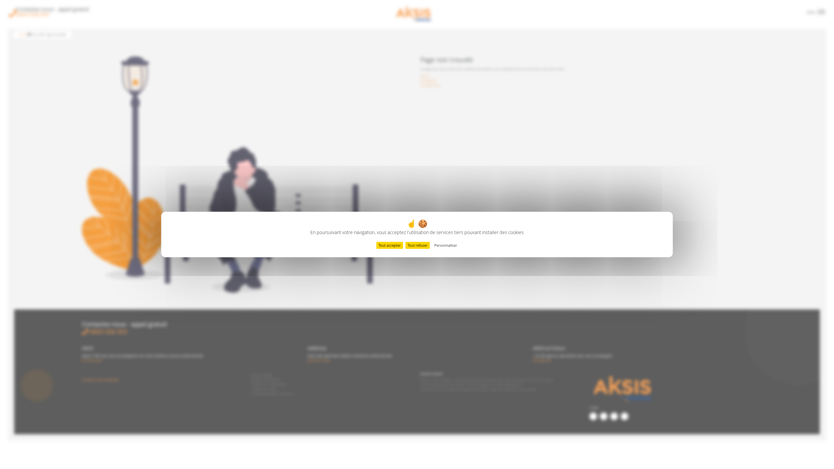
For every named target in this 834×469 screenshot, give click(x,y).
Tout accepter (390, 245)
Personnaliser (445, 245)
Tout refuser (418, 245)
